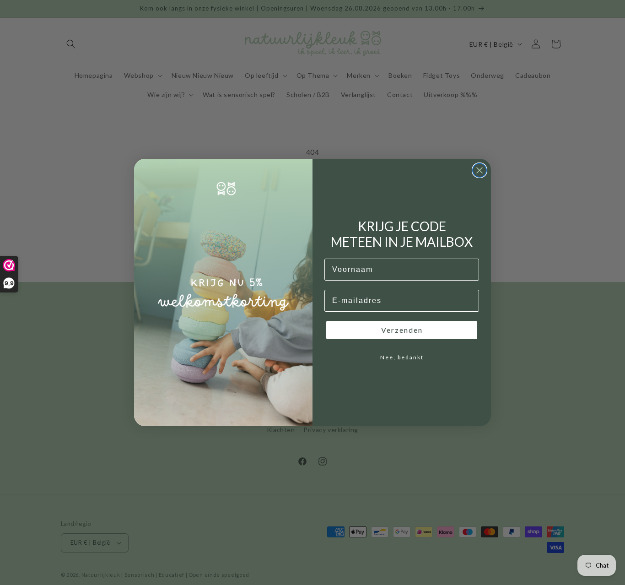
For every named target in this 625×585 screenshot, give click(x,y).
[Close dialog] (479, 170)
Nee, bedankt (402, 357)
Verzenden (402, 329)
